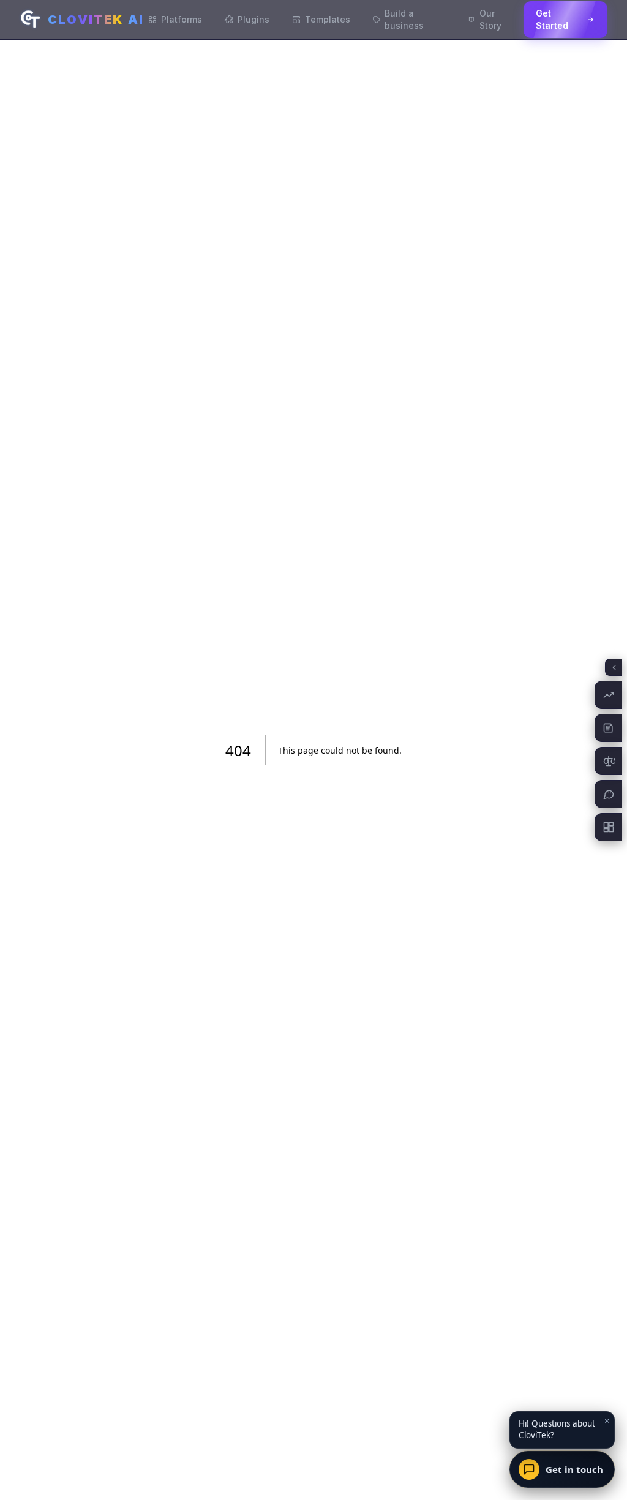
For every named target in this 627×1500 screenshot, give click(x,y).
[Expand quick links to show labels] (613, 667)
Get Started (552, 19)
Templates (327, 19)
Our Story (490, 19)
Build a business (404, 19)
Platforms (181, 19)
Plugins (253, 19)
